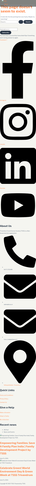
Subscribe (5, 32)
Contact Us (3, 402)
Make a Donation (5, 412)
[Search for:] (12, 22)
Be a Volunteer (4, 419)
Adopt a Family (4, 416)
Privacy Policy (4, 399)
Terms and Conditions (6, 395)
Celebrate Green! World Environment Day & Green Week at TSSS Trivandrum (16, 471)
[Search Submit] (21, 22)
